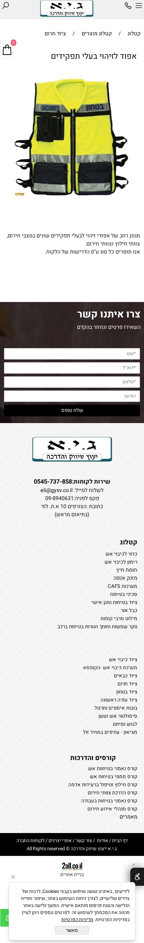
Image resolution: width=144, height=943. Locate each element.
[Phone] (128, 5)
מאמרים (128, 817)
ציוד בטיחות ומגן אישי (114, 602)
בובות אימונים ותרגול (115, 708)
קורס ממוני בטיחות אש (113, 776)
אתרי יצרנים (60, 840)
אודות (102, 840)
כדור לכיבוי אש (121, 554)
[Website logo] (66, 8)
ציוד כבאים (125, 675)
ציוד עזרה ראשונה (118, 700)
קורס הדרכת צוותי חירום (112, 792)
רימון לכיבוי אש (120, 562)
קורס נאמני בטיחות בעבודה (109, 800)
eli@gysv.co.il (57, 490)
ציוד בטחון (126, 691)
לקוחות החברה (30, 840)
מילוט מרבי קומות (118, 618)
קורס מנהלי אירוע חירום (112, 809)
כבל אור (129, 610)
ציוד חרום (127, 683)
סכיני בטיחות (123, 594)
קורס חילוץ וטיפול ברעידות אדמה (102, 784)
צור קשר (84, 840)
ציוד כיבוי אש (123, 659)
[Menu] (138, 5)
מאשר (72, 930)
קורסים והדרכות (93, 758)
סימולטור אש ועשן (117, 716)
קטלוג (128, 542)
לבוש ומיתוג (125, 724)
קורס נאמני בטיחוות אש (112, 768)
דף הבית (120, 840)
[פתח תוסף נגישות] (137, 877)
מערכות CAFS (122, 586)
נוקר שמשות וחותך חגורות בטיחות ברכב (97, 626)
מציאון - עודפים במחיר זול (110, 732)
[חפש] (5, 5)
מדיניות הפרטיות (77, 919)
